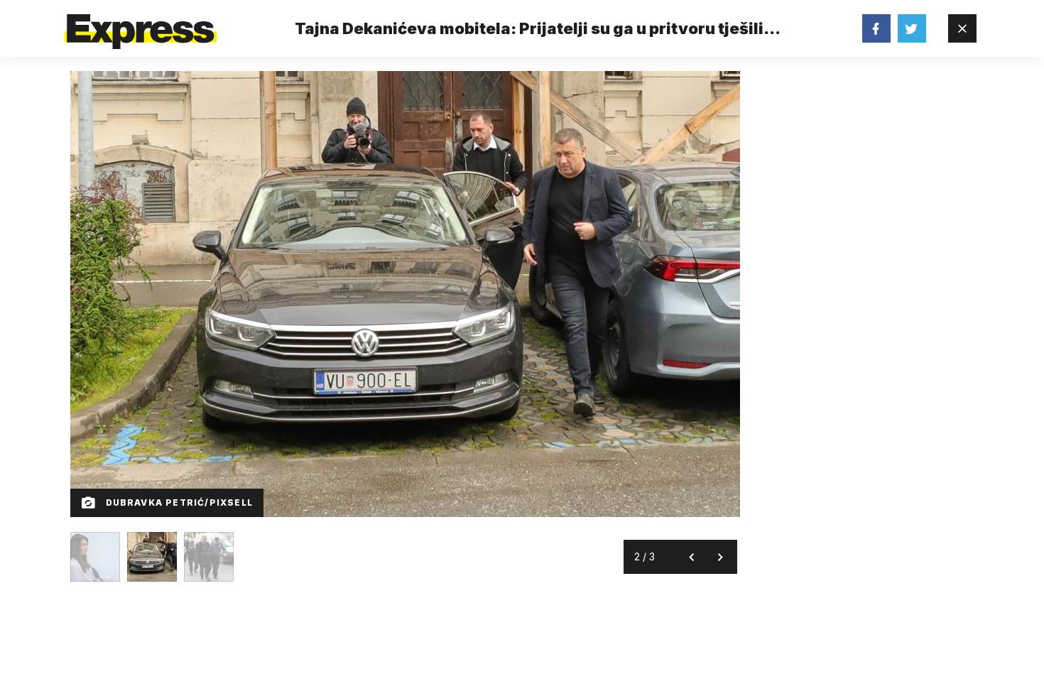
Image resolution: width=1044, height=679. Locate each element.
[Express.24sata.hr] (140, 24)
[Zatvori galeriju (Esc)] (962, 28)
